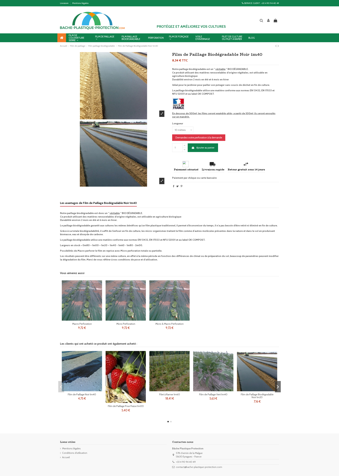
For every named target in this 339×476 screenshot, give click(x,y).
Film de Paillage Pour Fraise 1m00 (126, 406)
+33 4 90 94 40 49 (270, 3)
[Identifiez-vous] (268, 21)
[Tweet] (177, 186)
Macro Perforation (82, 323)
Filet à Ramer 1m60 (169, 394)
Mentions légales (80, 3)
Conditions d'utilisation (74, 452)
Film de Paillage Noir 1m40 (82, 394)
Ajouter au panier (205, 147)
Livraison (64, 3)
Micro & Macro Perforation (169, 323)
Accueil (66, 457)
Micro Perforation (125, 323)
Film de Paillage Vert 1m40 (213, 394)
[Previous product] (276, 46)
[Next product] (278, 46)
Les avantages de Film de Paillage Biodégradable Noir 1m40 (98, 203)
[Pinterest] (181, 186)
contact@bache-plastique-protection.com (199, 467)
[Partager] (173, 186)
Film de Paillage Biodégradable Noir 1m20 (257, 396)
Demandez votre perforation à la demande (199, 137)
